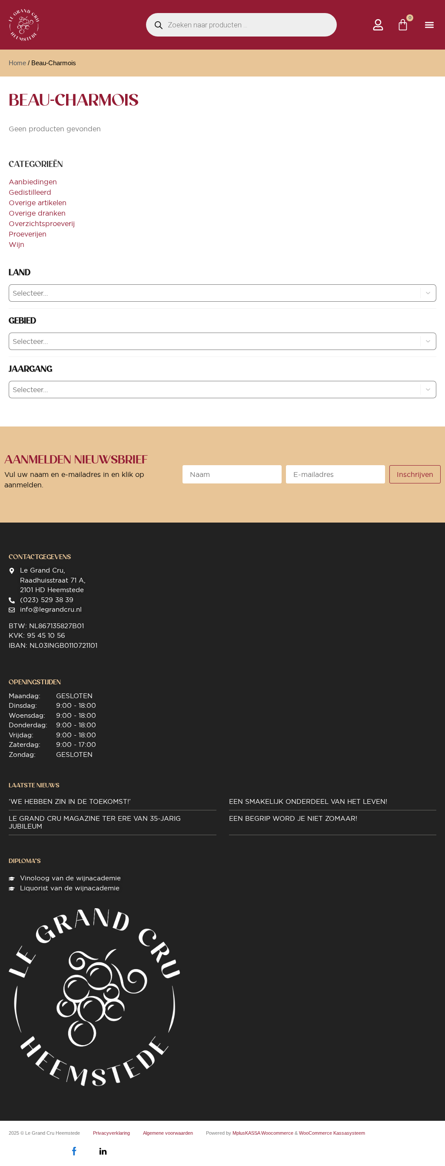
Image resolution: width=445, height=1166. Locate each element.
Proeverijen (27, 234)
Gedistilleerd (30, 192)
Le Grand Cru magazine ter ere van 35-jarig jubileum (95, 822)
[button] (429, 25)
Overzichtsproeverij (42, 223)
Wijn (16, 244)
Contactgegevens (40, 557)
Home (17, 63)
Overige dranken (37, 213)
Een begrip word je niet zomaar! (293, 818)
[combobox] (207, 293)
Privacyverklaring (111, 1133)
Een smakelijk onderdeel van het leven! (308, 801)
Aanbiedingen (33, 181)
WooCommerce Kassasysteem (332, 1133)
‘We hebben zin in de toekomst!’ (70, 801)
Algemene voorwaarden (168, 1133)
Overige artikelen (37, 202)
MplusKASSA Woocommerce (262, 1133)
